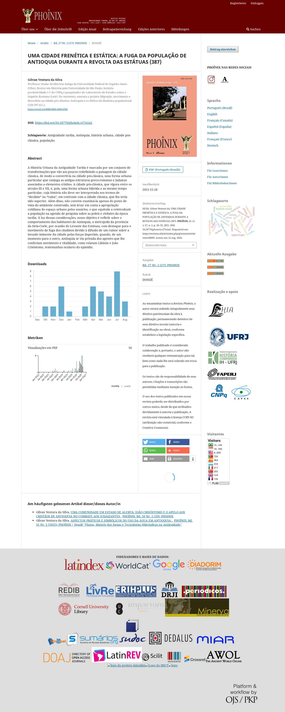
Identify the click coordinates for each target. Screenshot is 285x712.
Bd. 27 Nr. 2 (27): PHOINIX (70, 43)
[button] (153, 442)
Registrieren (238, 3)
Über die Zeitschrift (58, 29)
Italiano (212, 133)
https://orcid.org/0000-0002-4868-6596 (48, 109)
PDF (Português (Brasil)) (164, 169)
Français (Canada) (220, 120)
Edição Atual (87, 29)
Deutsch (212, 145)
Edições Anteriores (151, 29)
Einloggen (257, 3)
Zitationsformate (155, 245)
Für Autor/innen (217, 177)
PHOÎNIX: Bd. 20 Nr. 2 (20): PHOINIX (147, 516)
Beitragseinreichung (117, 29)
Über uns (28, 29)
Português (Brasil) (219, 108)
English (212, 114)
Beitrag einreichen (223, 49)
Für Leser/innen (217, 170)
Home (31, 43)
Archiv (44, 43)
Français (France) (219, 139)
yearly (127, 386)
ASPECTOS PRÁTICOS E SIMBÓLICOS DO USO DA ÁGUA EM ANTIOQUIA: (121, 520)
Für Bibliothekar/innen (222, 183)
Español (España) (219, 127)
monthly (115, 386)
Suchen (255, 29)
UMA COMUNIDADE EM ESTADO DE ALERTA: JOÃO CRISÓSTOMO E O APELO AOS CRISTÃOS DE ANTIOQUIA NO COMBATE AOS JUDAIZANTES (110, 514)
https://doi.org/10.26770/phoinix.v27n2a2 (63, 123)
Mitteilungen (180, 29)
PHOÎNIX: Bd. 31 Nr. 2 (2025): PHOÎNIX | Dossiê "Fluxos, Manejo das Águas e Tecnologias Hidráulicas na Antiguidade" (114, 522)
